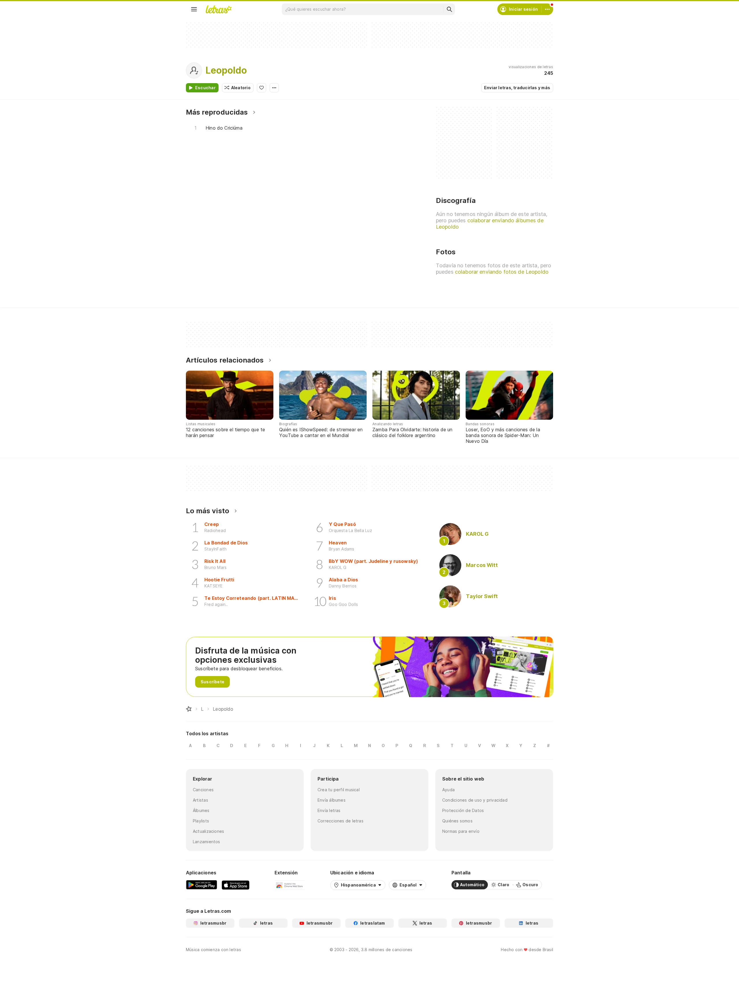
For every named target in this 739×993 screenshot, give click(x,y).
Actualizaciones (208, 831)
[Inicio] (189, 709)
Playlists (201, 820)
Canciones (203, 789)
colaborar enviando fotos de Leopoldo (501, 272)
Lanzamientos (206, 841)
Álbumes (201, 810)
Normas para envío (460, 831)
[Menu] (194, 9)
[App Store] (235, 884)
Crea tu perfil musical (339, 789)
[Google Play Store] (201, 884)
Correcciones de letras (340, 820)
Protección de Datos (463, 810)
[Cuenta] (547, 9)
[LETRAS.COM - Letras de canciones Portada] (218, 9)
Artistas (200, 800)
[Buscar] (449, 9)
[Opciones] (274, 87)
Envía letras (329, 810)
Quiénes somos (457, 820)
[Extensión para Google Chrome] (290, 884)
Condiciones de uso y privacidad (474, 800)
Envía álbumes (332, 800)
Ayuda (448, 789)
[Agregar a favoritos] (261, 87)
